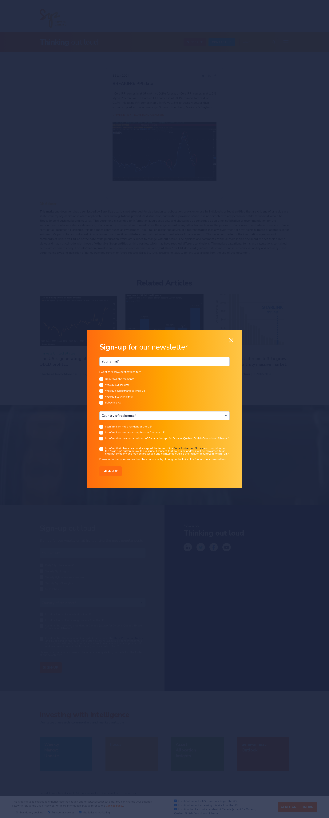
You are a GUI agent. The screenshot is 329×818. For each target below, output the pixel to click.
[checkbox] (164, 392)
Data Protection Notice (188, 448)
